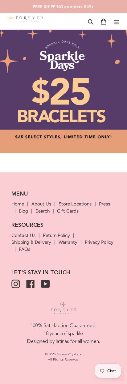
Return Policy (56, 235)
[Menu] (116, 21)
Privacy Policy (99, 242)
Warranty (68, 242)
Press (104, 204)
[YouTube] (45, 284)
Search (42, 211)
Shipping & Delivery (31, 242)
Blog (23, 211)
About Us (41, 204)
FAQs (24, 249)
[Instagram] (15, 284)
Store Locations (75, 204)
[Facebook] (30, 284)
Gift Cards (68, 211)
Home (17, 204)
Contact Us (23, 235)
